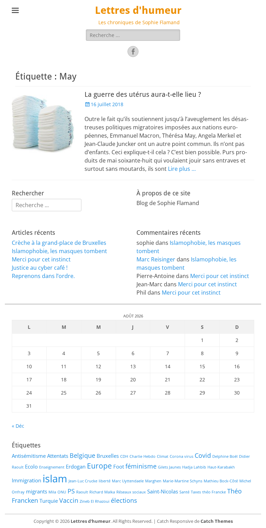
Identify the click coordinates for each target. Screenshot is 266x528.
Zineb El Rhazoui (94, 501)
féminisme (141, 466)
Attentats (57, 455)
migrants (36, 491)
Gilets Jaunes (169, 467)
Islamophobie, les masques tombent (59, 251)
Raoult (82, 492)
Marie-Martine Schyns (182, 481)
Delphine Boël (225, 456)
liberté (104, 481)
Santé (184, 492)
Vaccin (68, 500)
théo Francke (214, 492)
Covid (203, 455)
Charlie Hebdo (143, 456)
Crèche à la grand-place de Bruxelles (59, 243)
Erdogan (76, 466)
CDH (124, 456)
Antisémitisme (29, 455)
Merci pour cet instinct (41, 259)
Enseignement (51, 467)
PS (71, 491)
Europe (99, 466)
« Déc (18, 426)
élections (124, 500)
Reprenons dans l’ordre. (43, 276)
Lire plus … (182, 169)
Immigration (26, 480)
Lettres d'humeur (138, 10)
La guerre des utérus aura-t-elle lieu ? (143, 94)
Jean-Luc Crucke (83, 481)
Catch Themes (217, 521)
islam (55, 478)
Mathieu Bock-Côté (221, 481)
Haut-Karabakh (221, 467)
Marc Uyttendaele (128, 481)
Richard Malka (102, 492)
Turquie (48, 500)
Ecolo (31, 466)
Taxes (196, 492)
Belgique (82, 455)
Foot (118, 466)
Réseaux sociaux (131, 492)
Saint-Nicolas (162, 491)
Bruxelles (108, 455)
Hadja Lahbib (194, 467)
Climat (162, 456)
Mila (52, 492)
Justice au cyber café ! (40, 267)
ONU (61, 492)
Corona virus (181, 456)
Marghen (153, 481)
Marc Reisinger (155, 259)
